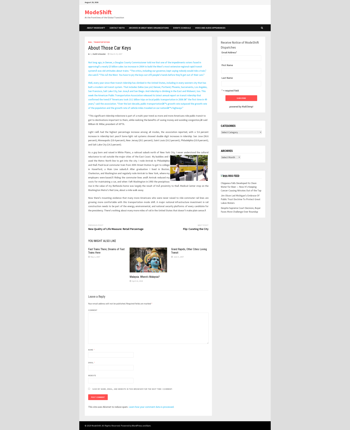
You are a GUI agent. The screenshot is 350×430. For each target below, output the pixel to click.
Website (92, 375)
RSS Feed (233, 176)
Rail (90, 42)
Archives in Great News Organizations (149, 27)
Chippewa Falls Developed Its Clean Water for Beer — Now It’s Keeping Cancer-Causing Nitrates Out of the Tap (241, 187)
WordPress (137, 425)
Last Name (227, 77)
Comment (92, 310)
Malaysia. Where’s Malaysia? (145, 276)
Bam (148, 425)
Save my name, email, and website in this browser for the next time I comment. (132, 389)
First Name (227, 65)
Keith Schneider (99, 54)
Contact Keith (117, 27)
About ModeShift (96, 27)
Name (91, 350)
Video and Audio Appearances (210, 27)
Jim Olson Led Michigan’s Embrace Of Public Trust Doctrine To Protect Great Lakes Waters (240, 199)
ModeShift (98, 12)
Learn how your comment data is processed (151, 406)
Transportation (102, 42)
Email (91, 362)
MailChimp (247, 106)
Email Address (229, 52)
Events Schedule (182, 27)
